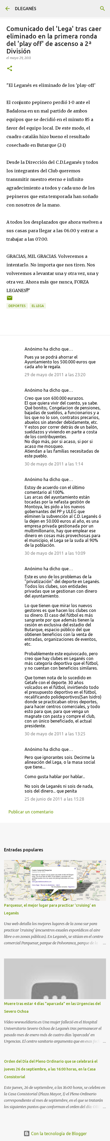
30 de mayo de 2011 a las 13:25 (55, 733)
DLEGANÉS (25, 8)
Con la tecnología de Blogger (58, 1133)
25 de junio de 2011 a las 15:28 (54, 799)
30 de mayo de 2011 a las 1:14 (54, 463)
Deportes (17, 306)
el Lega (38, 306)
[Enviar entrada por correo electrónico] (9, 300)
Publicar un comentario (31, 811)
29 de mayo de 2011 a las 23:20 (55, 374)
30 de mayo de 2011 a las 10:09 (55, 553)
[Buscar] (102, 8)
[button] (9, 68)
